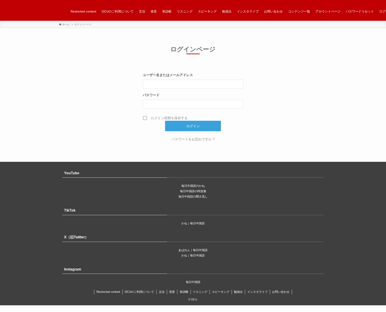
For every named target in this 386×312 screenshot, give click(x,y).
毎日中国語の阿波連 (193, 191)
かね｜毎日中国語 (193, 223)
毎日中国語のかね (193, 185)
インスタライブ (257, 291)
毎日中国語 (193, 282)
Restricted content (108, 291)
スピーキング (220, 291)
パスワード (151, 95)
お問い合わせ (281, 291)
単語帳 (184, 291)
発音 (172, 291)
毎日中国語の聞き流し (193, 196)
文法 (162, 291)
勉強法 (238, 291)
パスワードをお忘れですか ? (193, 139)
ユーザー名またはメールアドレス (168, 75)
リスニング (200, 291)
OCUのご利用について (139, 291)
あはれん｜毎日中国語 (193, 250)
